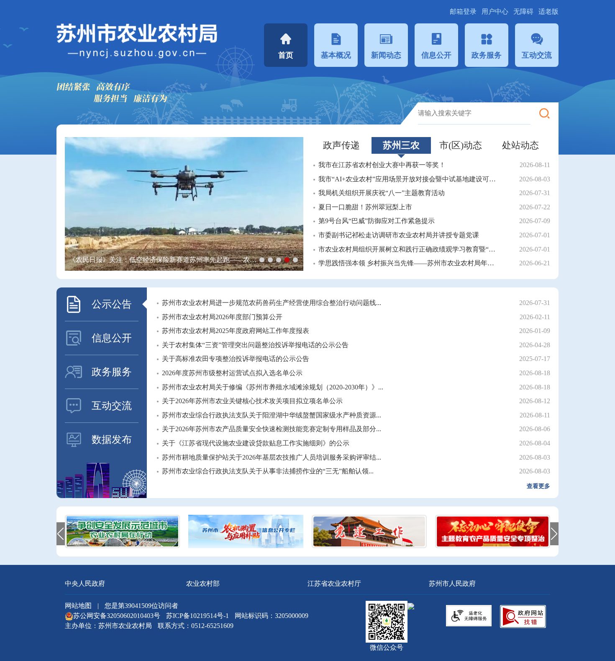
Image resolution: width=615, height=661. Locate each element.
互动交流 (537, 55)
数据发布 (112, 439)
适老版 (548, 11)
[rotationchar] (184, 204)
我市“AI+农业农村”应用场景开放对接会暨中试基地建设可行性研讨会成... (409, 179)
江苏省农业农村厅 (334, 583)
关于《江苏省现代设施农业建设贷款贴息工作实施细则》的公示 (255, 443)
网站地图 (78, 605)
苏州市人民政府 (452, 583)
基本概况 (336, 55)
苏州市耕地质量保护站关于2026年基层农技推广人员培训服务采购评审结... (271, 457)
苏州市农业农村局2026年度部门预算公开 (222, 316)
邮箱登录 (464, 11)
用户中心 (496, 11)
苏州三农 (401, 145)
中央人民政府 (85, 583)
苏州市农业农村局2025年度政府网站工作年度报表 (235, 330)
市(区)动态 (460, 145)
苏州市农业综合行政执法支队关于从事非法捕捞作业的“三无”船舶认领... (268, 471)
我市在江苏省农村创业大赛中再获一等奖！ (382, 164)
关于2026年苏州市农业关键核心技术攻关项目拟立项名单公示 (252, 400)
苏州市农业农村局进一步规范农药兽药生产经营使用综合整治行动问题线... (271, 302)
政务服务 (487, 55)
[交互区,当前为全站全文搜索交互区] (488, 113)
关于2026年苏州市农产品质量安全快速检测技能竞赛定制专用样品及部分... (271, 428)
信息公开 (436, 55)
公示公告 (112, 304)
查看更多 (538, 486)
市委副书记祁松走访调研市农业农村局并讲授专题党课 (398, 235)
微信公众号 (386, 647)
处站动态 (520, 145)
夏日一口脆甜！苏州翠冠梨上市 (365, 207)
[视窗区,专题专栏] (307, 531)
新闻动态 (386, 55)
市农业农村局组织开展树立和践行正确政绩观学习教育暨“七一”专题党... (409, 249)
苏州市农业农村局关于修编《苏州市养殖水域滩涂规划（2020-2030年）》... (272, 387)
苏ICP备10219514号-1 (197, 615)
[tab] (342, 145)
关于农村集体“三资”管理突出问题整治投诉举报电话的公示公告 (255, 344)
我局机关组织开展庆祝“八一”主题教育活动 (381, 192)
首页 (285, 55)
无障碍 (523, 11)
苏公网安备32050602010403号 (117, 615)
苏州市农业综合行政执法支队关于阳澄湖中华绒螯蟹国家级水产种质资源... (271, 415)
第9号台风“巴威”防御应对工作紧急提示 (376, 220)
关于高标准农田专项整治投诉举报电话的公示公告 (235, 358)
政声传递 (341, 145)
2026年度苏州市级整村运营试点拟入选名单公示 (232, 372)
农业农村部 (203, 583)
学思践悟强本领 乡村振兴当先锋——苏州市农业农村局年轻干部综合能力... (409, 263)
